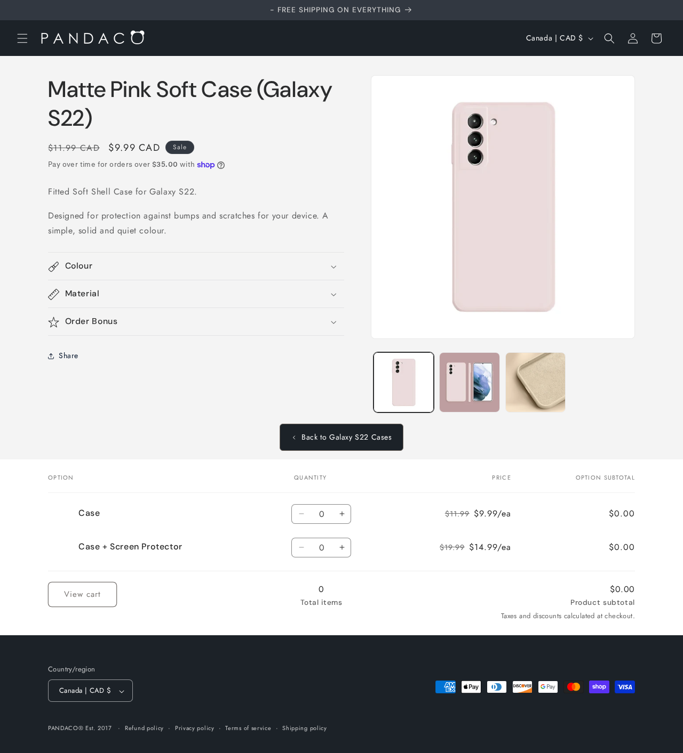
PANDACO (63, 728)
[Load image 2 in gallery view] (469, 382)
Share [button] (68, 355)
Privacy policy (195, 728)
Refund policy (144, 728)
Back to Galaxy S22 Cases (346, 437)
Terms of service (248, 728)
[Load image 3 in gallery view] (535, 382)
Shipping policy (304, 728)
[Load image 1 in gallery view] (404, 382)
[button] (22, 38)
